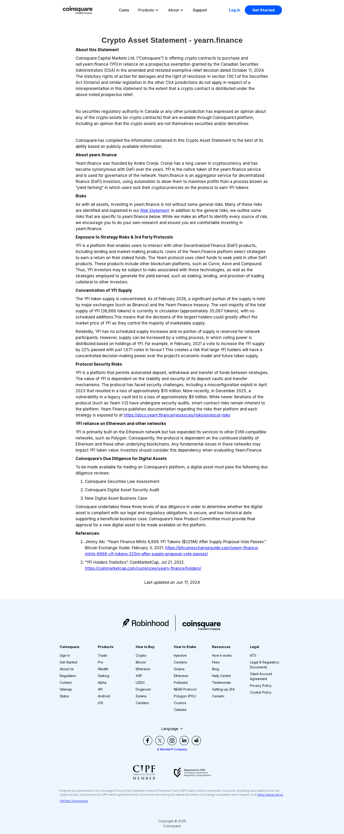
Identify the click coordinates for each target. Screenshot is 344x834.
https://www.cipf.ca (270, 794)
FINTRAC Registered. (74, 801)
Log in (234, 10)
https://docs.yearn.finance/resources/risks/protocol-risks (177, 415)
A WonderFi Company (172, 749)
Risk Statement (154, 210)
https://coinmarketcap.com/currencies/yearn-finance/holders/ (143, 568)
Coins (124, 10)
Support (200, 10)
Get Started (263, 10)
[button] (148, 10)
